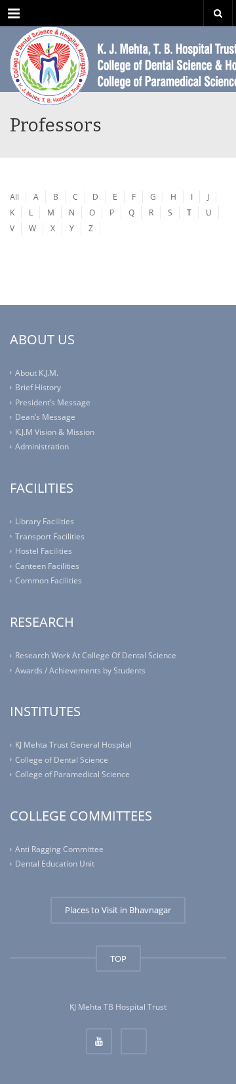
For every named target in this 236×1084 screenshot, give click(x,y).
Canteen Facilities (47, 566)
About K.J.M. (36, 372)
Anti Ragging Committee (59, 849)
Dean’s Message (45, 416)
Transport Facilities (50, 536)
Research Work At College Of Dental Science (95, 655)
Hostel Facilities (43, 550)
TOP (118, 958)
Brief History (38, 387)
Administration (42, 446)
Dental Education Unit (54, 863)
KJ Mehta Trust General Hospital (73, 744)
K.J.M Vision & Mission (54, 432)
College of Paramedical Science (72, 774)
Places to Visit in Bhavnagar (118, 910)
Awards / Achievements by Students (80, 669)
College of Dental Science (61, 759)
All (14, 196)
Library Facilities (44, 521)
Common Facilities (48, 580)
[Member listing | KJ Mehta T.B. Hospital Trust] (118, 59)
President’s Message (52, 402)
